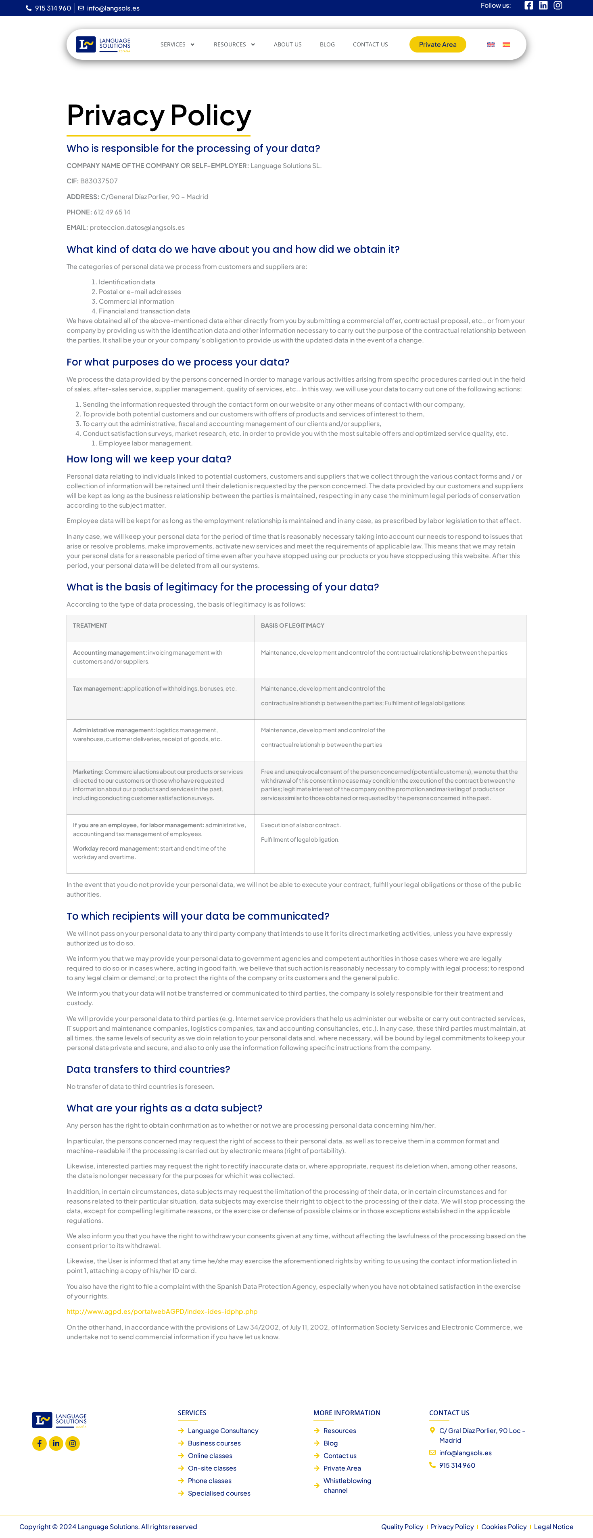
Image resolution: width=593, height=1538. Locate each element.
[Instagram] (72, 1443)
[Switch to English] (491, 44)
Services (173, 44)
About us (288, 44)
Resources (230, 44)
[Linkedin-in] (56, 1443)
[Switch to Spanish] (506, 44)
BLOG (327, 44)
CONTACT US (370, 44)
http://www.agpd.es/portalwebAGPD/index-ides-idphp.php (162, 1311)
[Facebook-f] (39, 1443)
